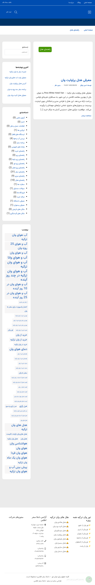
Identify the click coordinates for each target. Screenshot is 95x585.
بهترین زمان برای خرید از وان (20, 321)
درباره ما (71, 2)
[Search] (7, 52)
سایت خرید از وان (23, 363)
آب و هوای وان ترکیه (17, 264)
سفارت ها (21, 184)
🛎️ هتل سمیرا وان (62, 543)
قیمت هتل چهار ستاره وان (20, 397)
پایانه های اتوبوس (18, 147)
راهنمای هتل (74, 30)
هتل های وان (24, 420)
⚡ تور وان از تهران (84, 533)
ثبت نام (8, 12)
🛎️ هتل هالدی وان (61, 522)
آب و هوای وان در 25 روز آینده (17, 295)
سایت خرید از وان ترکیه (21, 368)
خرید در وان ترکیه (20, 344)
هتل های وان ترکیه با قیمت (16, 434)
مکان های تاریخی (18, 209)
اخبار (23, 122)
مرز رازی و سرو (11, 406)
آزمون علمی (20, 117)
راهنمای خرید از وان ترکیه (21, 359)
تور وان (10, 330)
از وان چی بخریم (23, 302)
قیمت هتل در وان (22, 387)
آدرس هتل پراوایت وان (18, 83)
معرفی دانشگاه (19, 201)
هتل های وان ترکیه (19, 427)
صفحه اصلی (88, 2)
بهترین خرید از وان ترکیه (21, 316)
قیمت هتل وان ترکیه (22, 392)
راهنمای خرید (20, 151)
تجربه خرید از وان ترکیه (21, 330)
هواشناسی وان (18, 444)
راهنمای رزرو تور (19, 163)
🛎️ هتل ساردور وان (61, 547)
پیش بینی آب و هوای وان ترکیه (18, 469)
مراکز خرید (21, 197)
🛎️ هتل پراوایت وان (61, 534)
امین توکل (85, 85)
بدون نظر (57, 85)
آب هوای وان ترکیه (19, 237)
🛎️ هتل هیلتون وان (61, 539)
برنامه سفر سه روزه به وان (16, 89)
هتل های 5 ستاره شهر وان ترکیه (19, 416)
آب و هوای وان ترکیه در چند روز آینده (16, 275)
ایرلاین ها (21, 130)
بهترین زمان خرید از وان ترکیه (20, 325)
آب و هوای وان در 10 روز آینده (17, 286)
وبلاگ (79, 2)
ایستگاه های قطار (18, 134)
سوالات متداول (19, 188)
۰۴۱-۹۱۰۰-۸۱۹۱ (6, 2)
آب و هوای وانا (17, 258)
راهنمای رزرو (20, 155)
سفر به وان (23, 372)
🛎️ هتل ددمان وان (61, 551)
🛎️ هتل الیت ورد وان (61, 526)
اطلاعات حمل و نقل (17, 126)
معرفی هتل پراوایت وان (76, 80)
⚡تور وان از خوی (84, 525)
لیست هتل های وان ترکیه (20, 401)
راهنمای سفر (20, 172)
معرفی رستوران (19, 205)
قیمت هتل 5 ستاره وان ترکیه (20, 382)
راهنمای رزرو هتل (18, 167)
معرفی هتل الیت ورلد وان (17, 95)
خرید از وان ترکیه (18, 340)
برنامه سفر (21, 142)
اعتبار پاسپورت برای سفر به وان (17, 309)
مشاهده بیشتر (86, 116)
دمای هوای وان (18, 349)
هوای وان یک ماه (17, 458)
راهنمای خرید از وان (22, 354)
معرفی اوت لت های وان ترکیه (15, 77)
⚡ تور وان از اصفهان (83, 542)
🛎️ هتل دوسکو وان (61, 530)
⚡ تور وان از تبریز (84, 529)
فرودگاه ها (21, 192)
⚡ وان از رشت (85, 546)
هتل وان (24, 438)
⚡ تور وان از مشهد (83, 537)
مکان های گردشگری (17, 213)
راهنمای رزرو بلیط (18, 159)
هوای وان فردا (19, 453)
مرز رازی (23, 406)
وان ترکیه (22, 463)
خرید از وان (21, 335)
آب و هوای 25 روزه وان (18, 246)
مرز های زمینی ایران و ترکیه (20, 411)
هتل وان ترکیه (12, 438)
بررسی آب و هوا (19, 138)
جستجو (25, 47)
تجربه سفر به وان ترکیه (18, 72)
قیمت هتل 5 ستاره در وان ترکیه (19, 378)
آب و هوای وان (18, 253)
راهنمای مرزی (20, 176)
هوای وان (21, 448)
